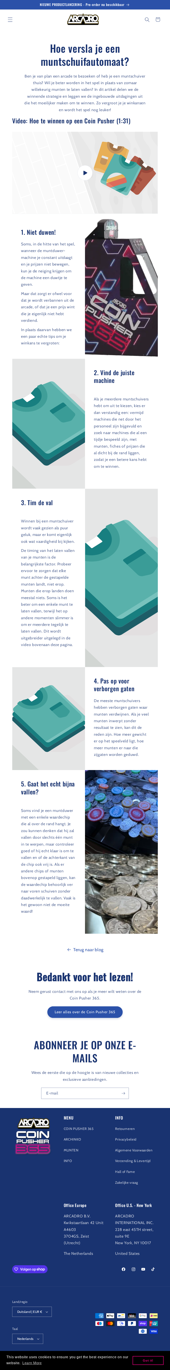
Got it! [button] (148, 1360)
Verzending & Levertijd (133, 1161)
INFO (68, 1161)
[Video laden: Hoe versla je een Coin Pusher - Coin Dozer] (85, 173)
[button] (10, 19)
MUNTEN (71, 1150)
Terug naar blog (88, 949)
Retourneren (125, 1129)
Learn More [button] (32, 1363)
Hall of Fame (125, 1172)
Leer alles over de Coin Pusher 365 (85, 1012)
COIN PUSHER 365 (79, 1129)
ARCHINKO (72, 1139)
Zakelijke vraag (126, 1182)
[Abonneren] (123, 1093)
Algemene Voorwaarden (134, 1150)
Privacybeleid (126, 1139)
